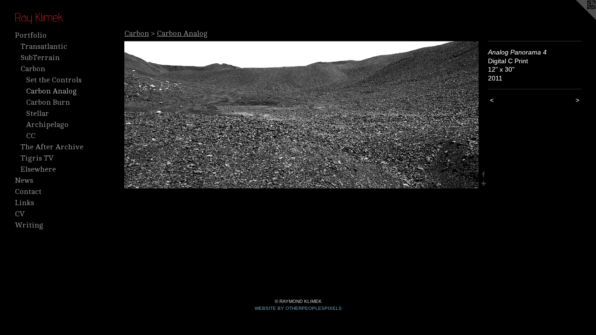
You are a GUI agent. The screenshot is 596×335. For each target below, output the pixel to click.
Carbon (32, 69)
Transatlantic (43, 46)
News (24, 180)
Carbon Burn (48, 102)
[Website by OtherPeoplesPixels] (577, 18)
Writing (29, 225)
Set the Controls (53, 80)
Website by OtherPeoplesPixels (298, 308)
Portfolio (31, 35)
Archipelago (47, 125)
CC (30, 136)
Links (24, 203)
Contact (28, 192)
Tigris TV (37, 158)
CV (20, 214)
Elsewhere (38, 169)
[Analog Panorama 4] (301, 114)
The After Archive (51, 147)
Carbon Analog (51, 91)
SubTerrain (40, 58)
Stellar (37, 113)
